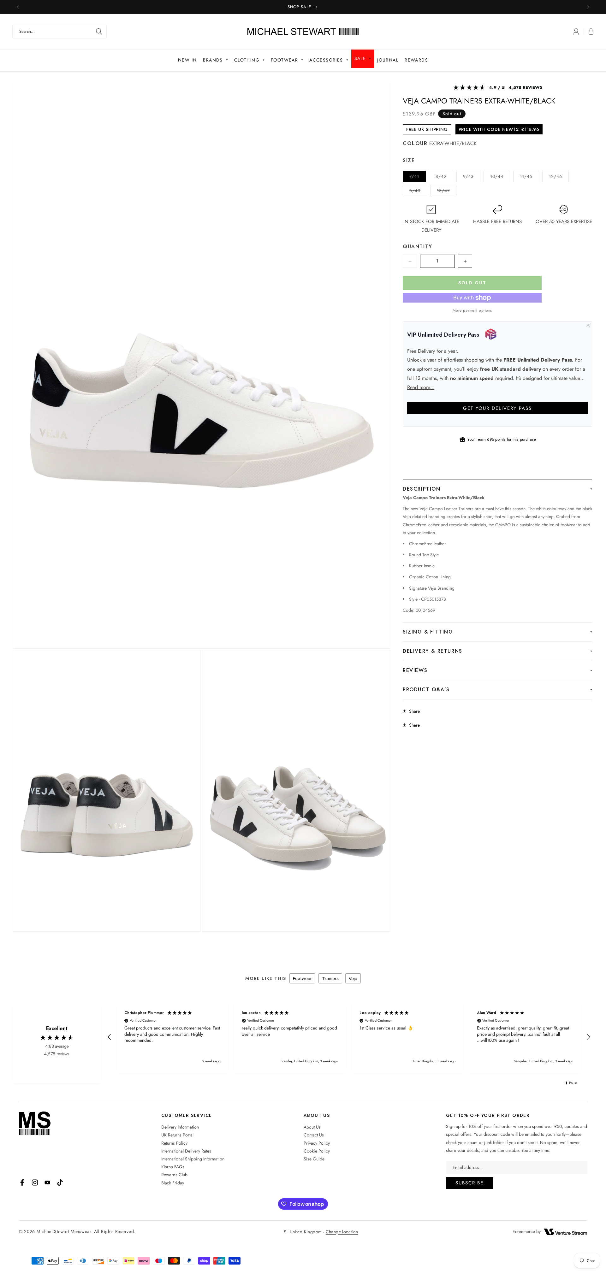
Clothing (246, 60)
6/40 (418, 191)
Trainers (330, 978)
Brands (213, 60)
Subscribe (469, 1182)
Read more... (421, 387)
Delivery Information (180, 1127)
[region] (349, 1037)
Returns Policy (174, 1143)
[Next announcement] (588, 7)
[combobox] (59, 31)
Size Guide (314, 1159)
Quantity (417, 246)
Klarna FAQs (172, 1167)
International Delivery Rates (186, 1151)
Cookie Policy (317, 1151)
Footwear (284, 60)
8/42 (444, 177)
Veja (353, 978)
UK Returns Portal (177, 1135)
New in (187, 60)
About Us (312, 1127)
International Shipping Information (192, 1159)
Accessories (326, 60)
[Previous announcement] (18, 7)
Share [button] (414, 725)
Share (414, 711)
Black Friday (172, 1183)
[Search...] (99, 31)
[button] (588, 31)
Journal (387, 60)
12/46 (559, 177)
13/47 (446, 191)
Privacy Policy (317, 1143)
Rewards (416, 60)
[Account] (576, 31)
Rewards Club (174, 1174)
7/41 (417, 177)
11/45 (529, 177)
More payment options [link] (472, 310)
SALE (360, 58)
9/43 (471, 177)
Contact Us (314, 1135)
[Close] (587, 325)
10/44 (500, 177)
